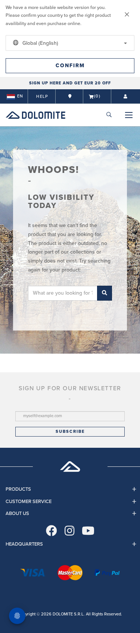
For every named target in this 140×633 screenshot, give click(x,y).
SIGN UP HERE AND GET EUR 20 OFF (70, 83)
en (20, 96)
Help (42, 96)
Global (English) (39, 43)
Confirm (70, 65)
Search (104, 293)
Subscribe (70, 431)
